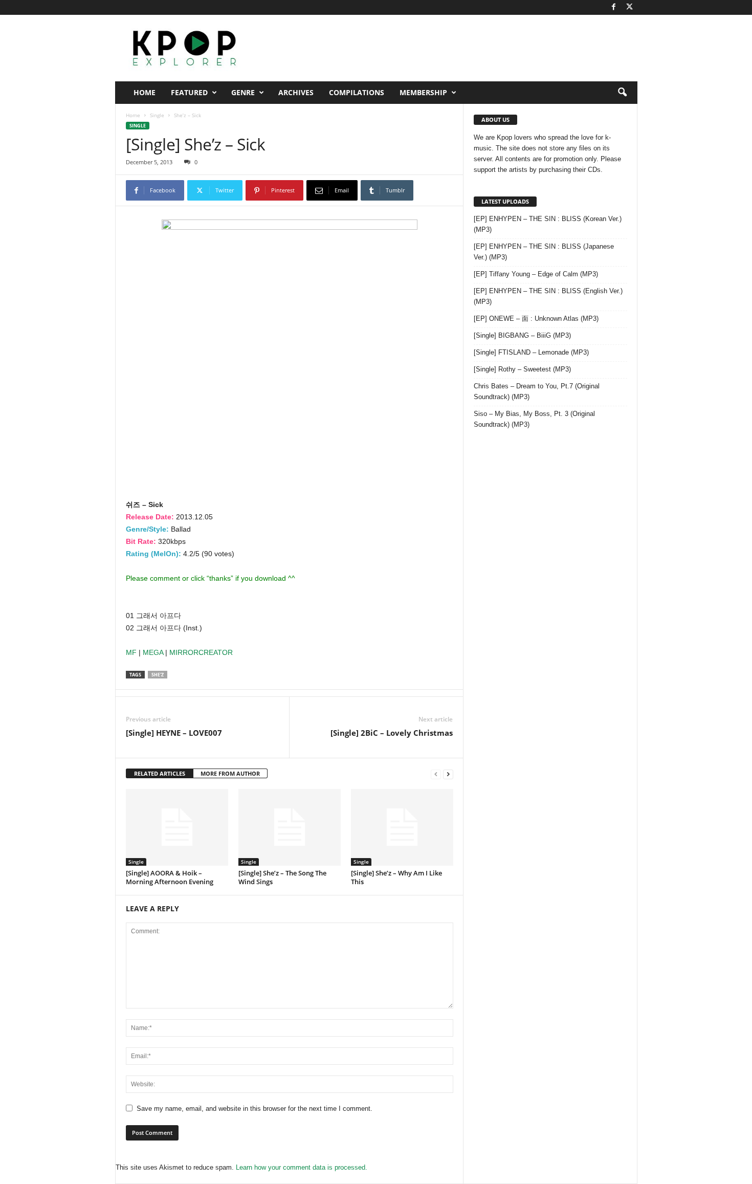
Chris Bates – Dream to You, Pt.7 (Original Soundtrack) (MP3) (537, 391)
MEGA (153, 652)
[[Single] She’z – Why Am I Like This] (402, 827)
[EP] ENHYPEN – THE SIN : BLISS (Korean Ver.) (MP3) (548, 224)
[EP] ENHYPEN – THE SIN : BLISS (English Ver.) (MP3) (548, 296)
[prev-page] (436, 774)
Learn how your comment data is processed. (301, 1167)
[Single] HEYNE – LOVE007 (174, 733)
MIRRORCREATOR (201, 652)
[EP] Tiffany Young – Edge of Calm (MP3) (536, 274)
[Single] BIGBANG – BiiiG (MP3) (522, 335)
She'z (157, 674)
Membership (423, 92)
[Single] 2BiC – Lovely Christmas (391, 733)
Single (157, 115)
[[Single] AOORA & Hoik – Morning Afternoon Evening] (177, 827)
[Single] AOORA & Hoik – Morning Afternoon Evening (169, 877)
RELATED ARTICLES (159, 773)
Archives (296, 92)
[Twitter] (630, 7)
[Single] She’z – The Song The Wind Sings (282, 877)
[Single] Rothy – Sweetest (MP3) (522, 369)
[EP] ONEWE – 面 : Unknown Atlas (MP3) (536, 318)
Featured (189, 92)
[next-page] (448, 774)
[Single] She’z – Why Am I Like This (396, 877)
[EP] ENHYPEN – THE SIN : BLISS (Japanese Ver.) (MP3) (544, 252)
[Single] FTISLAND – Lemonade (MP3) (531, 352)
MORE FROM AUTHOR (230, 773)
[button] (622, 92)
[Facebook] (614, 7)
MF (131, 652)
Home (145, 92)
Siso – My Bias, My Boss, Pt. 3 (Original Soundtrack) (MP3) (534, 419)
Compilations (356, 92)
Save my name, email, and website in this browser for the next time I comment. (254, 1108)
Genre (243, 92)
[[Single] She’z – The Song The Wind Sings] (289, 827)
